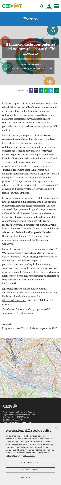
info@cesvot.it (15, 422)
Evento (30, 18)
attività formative (14, 107)
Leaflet (38, 397)
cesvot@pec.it (28, 422)
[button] (30, 365)
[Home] (11, 6)
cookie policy (29, 455)
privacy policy (12, 455)
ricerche (52, 103)
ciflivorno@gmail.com (14, 300)
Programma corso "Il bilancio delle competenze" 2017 (29, 328)
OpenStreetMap (50, 397)
